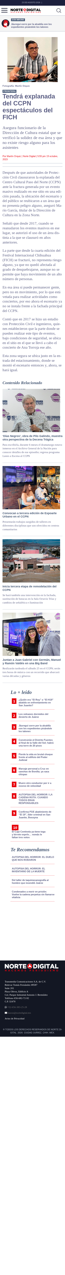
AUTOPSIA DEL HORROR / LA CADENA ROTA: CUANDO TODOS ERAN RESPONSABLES (35, 798)
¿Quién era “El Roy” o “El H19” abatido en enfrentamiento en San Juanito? (36, 702)
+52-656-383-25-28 (17, 1007)
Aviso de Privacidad (14, 1018)
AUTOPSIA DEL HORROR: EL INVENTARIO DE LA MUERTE (28, 870)
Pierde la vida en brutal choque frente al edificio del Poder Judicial (36, 757)
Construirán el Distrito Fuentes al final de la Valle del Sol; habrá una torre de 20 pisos (36, 743)
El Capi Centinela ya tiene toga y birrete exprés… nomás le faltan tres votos (28, 834)
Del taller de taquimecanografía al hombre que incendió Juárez (30, 881)
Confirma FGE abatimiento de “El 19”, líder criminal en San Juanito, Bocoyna (35, 814)
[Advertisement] (28, 930)
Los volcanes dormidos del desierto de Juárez (33, 715)
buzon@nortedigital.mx (19, 1013)
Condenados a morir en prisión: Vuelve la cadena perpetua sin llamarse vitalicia (33, 894)
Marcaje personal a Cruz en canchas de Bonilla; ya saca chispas (34, 771)
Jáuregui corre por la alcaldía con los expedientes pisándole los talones (35, 728)
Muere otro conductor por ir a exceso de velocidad (35, 784)
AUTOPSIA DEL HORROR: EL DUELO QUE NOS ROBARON (33, 858)
